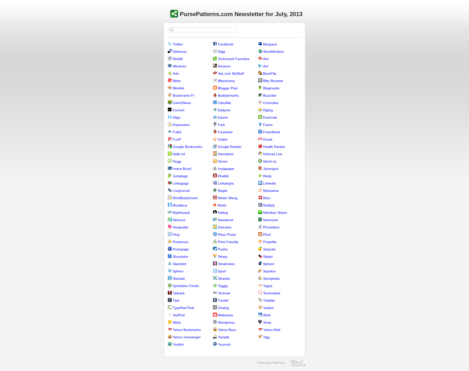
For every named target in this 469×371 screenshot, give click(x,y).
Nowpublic (181, 227)
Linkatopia (226, 183)
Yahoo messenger (187, 337)
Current (178, 110)
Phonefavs (271, 227)
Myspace (270, 44)
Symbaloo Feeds (186, 286)
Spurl (222, 271)
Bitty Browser (273, 81)
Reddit (178, 59)
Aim (266, 59)
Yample (223, 337)
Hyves (222, 161)
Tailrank (179, 293)
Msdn (222, 205)
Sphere (268, 264)
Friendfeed (271, 132)
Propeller (270, 242)
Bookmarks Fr (183, 95)
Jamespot (270, 169)
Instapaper (226, 169)
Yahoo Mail (271, 330)
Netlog (223, 213)
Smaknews (226, 264)
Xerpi (267, 322)
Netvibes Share (275, 213)
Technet (224, 293)
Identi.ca (269, 161)
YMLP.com (278, 362)
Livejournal (181, 191)
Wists (177, 322)
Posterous (180, 242)
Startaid (179, 278)
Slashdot (179, 264)
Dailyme (224, 110)
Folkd (177, 132)
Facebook (225, 44)
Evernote (270, 117)
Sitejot (268, 256)
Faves (268, 125)
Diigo (177, 117)
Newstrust (225, 220)
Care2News (182, 103)
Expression (181, 125)
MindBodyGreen (185, 198)
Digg (221, 51)
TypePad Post (183, 308)
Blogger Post (228, 88)
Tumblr (223, 300)
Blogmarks (271, 88)
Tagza (267, 286)
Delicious (180, 51)
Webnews (225, 315)
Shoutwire (180, 256)
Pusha (223, 249)
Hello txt (179, 154)
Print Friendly (228, 242)
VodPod (179, 315)
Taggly (223, 286)
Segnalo (269, 249)
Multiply (269, 205)
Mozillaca (180, 205)
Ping (176, 235)
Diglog (268, 110)
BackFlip (269, 73)
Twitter (178, 44)
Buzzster (270, 95)
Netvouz (179, 220)
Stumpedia (271, 278)
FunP (177, 139)
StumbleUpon (273, 51)
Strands (224, 278)
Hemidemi (226, 154)
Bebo (177, 81)
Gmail (267, 139)
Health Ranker (274, 147)
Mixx (266, 198)
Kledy (267, 176)
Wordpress (226, 322)
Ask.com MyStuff (231, 73)
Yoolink (178, 344)
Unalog (223, 308)
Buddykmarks (228, 95)
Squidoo (269, 271)
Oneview (224, 227)
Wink (267, 315)
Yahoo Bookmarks (187, 330)
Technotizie (271, 293)
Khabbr (223, 176)
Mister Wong (227, 198)
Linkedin (269, 183)
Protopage (181, 249)
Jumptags (180, 176)
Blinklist (178, 88)
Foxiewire (225, 132)
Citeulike (224, 103)
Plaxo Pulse (227, 235)
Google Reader (230, 147)
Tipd (176, 300)
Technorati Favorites (233, 59)
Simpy (222, 256)
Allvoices (179, 66)
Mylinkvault (181, 213)
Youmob (224, 344)
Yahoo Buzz (227, 330)
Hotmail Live (272, 154)
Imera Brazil (182, 169)
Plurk (267, 235)
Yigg (266, 337)
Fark (221, 125)
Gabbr (223, 139)
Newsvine (270, 220)
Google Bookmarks (187, 147)
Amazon (224, 66)
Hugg (177, 161)
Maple (222, 191)
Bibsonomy (226, 81)
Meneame (271, 191)
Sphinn (178, 271)
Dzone (223, 117)
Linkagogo (181, 183)
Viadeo (268, 308)
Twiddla (269, 300)
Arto (176, 73)
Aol (265, 66)
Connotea (270, 103)
